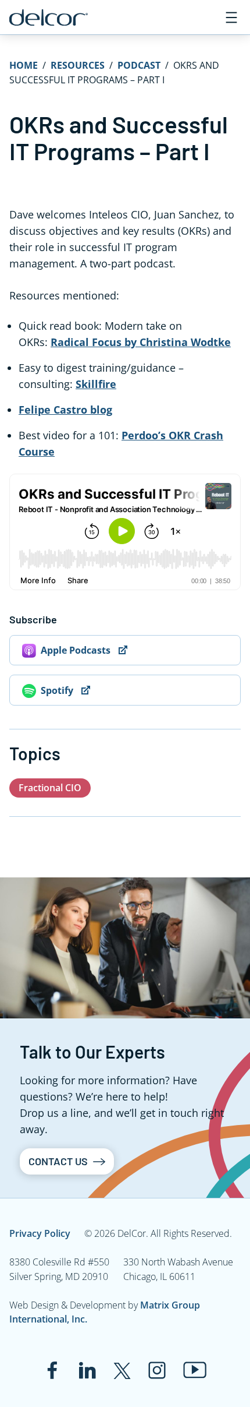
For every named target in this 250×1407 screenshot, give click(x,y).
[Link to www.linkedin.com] (87, 1370)
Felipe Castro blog (65, 410)
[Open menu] (231, 17)
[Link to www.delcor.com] (48, 17)
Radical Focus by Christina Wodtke (141, 342)
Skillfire (96, 384)
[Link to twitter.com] (122, 1370)
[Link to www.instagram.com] (157, 1370)
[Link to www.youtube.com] (195, 1370)
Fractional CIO (50, 787)
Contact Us (58, 1161)
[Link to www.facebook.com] (52, 1370)
